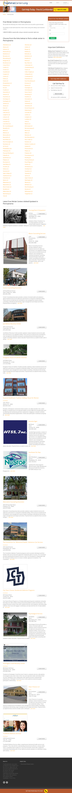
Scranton (6, 166)
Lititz (27, 121)
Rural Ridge (28, 162)
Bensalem (6, 56)
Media (5, 130)
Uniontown (6, 178)
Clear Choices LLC (34, 687)
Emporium (6, 85)
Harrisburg (28, 94)
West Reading (29, 187)
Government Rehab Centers (27, 764)
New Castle (28, 139)
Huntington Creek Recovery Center (14, 663)
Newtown (28, 141)
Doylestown (28, 78)
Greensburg (28, 90)
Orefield (27, 146)
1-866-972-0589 (7, 32)
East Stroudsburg (30, 81)
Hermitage (6, 99)
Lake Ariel (6, 112)
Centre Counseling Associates (12, 288)
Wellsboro (28, 184)
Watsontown (7, 182)
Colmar (5, 76)
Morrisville (6, 137)
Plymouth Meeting (8, 153)
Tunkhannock (7, 175)
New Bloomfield (29, 137)
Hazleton (28, 96)
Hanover (6, 94)
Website (6, 400)
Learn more (42, 213)
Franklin (6, 90)
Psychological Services (35, 613)
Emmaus (28, 83)
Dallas (5, 78)
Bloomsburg (7, 58)
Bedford (27, 51)
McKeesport (28, 126)
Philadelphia (7, 148)
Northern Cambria (30, 144)
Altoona (5, 47)
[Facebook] (7, 782)
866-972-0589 (58, 93)
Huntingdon (6, 101)
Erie (5, 87)
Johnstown (28, 105)
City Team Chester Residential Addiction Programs (19, 590)
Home (4, 14)
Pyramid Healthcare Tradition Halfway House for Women (21, 398)
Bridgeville (6, 60)
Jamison (6, 103)
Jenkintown (28, 103)
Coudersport (29, 76)
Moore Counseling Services (37, 233)
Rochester (6, 162)
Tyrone (27, 175)
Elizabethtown (7, 83)
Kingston (6, 110)
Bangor (27, 49)
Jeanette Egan (33, 421)
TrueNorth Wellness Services (12, 733)
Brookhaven (7, 62)
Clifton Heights (29, 72)
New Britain (6, 139)
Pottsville (6, 155)
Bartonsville (6, 51)
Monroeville (6, 135)
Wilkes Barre (7, 191)
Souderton (28, 171)
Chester (6, 69)
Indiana (27, 101)
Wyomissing (7, 193)
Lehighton (28, 117)
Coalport (6, 74)
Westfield (6, 189)
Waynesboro (7, 184)
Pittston (27, 150)
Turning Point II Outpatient (37, 210)
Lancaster (28, 112)
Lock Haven (7, 123)
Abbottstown (7, 44)
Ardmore (6, 49)
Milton (27, 132)
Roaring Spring (29, 159)
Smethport (28, 168)
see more (36, 263)
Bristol (27, 60)
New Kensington (8, 141)
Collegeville (28, 74)
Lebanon (6, 117)
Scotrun (27, 164)
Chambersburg (29, 67)
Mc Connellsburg (8, 126)
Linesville (6, 121)
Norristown (6, 144)
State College (7, 173)
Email (4, 400)
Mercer (27, 130)
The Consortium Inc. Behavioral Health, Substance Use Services (23, 542)
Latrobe (27, 114)
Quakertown (7, 157)
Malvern (27, 123)
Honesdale (28, 99)
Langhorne (6, 114)
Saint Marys (6, 164)
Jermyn (5, 105)
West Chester (7, 187)
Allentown (28, 44)
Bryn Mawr (28, 62)
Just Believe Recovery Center (12, 324)
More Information (57, 57)
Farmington (28, 87)
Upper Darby (29, 178)
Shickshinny (28, 166)
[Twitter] (4, 782)
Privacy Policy (12, 778)
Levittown (28, 119)
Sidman (5, 168)
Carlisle (5, 67)
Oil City (5, 146)
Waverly (27, 182)
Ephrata (27, 85)
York (5, 196)
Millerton (6, 132)
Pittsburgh (6, 150)
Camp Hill (6, 65)
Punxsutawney (29, 155)
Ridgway (6, 159)
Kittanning (28, 110)
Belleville (28, 53)
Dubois (5, 81)
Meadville (6, 128)
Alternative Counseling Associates (13, 502)
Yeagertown (28, 193)
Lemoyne (6, 119)
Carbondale (28, 65)
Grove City (28, 92)
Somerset (6, 171)
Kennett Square (29, 108)
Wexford (28, 189)
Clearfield (6, 72)
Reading (28, 157)
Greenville (6, 92)
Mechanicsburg (29, 128)
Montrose (28, 135)
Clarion (27, 69)
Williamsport (29, 191)
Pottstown (28, 153)
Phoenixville (29, 148)
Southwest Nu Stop (35, 452)
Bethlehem (28, 56)
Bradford (28, 58)
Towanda (28, 173)
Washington (28, 180)
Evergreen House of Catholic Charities (15, 357)
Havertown (6, 96)
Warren (5, 180)
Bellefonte (6, 53)
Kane (5, 108)
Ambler (27, 47)
